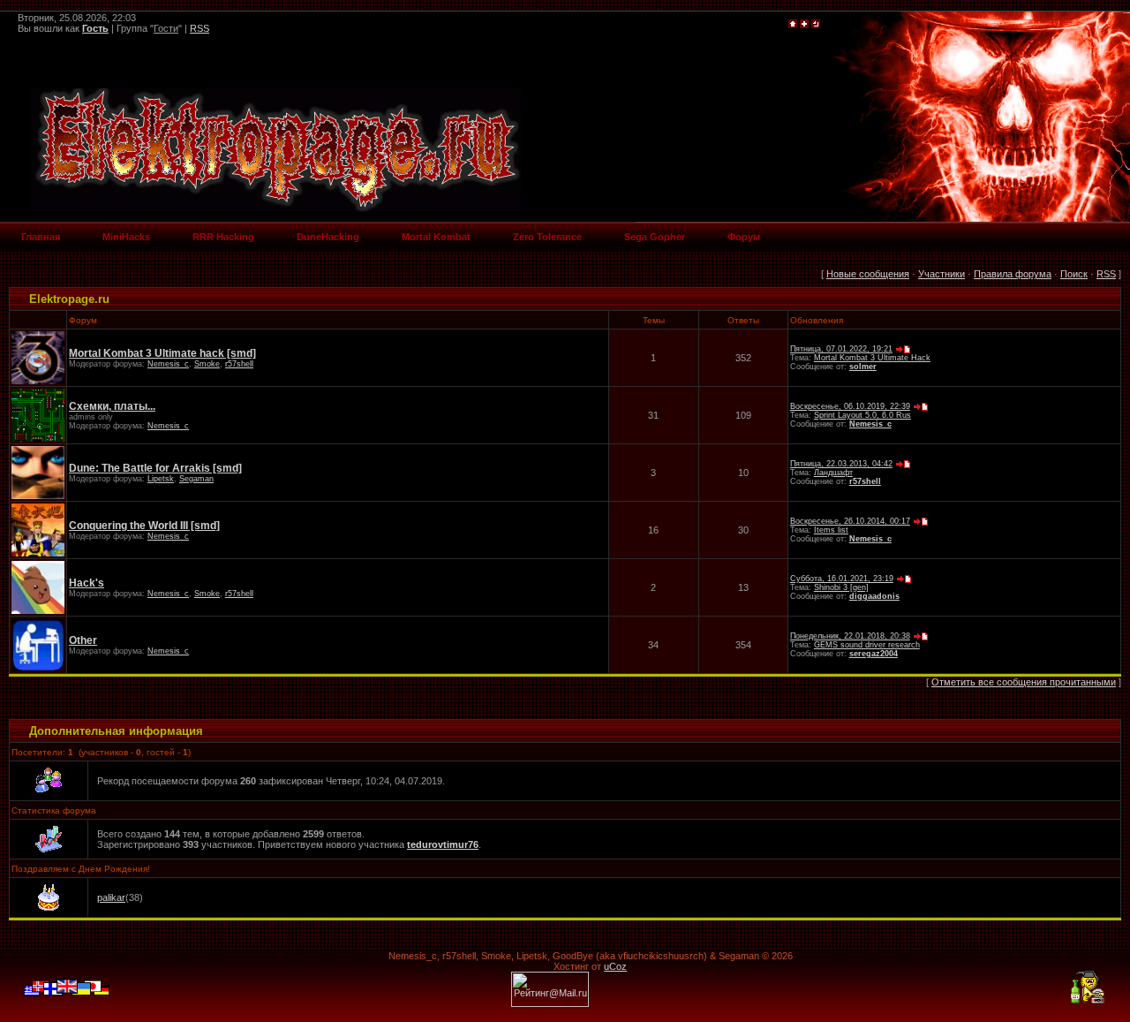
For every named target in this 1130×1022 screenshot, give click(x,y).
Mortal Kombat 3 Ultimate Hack (872, 357)
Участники (941, 274)
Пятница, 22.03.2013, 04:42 (841, 463)
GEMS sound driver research (867, 644)
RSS (199, 28)
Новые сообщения (867, 274)
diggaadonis (874, 596)
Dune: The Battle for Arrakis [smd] (155, 468)
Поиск (1074, 274)
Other (83, 640)
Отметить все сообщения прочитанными (1023, 682)
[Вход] (815, 24)
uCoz (615, 966)
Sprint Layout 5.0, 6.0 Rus (862, 415)
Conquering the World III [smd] (144, 525)
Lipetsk (160, 478)
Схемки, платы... (112, 406)
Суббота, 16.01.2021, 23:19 (841, 578)
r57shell (239, 364)
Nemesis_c (168, 364)
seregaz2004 (873, 653)
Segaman (196, 478)
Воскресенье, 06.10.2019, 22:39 (850, 406)
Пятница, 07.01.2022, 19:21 (841, 348)
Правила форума (1012, 274)
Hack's (86, 583)
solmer (863, 366)
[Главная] (792, 24)
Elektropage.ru (69, 299)
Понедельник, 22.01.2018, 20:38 (850, 636)
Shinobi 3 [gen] (841, 587)
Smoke (207, 364)
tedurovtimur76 (442, 844)
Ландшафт (833, 472)
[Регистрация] (804, 24)
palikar (111, 897)
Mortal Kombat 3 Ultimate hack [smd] (162, 353)
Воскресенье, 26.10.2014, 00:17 (850, 521)
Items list (831, 530)
